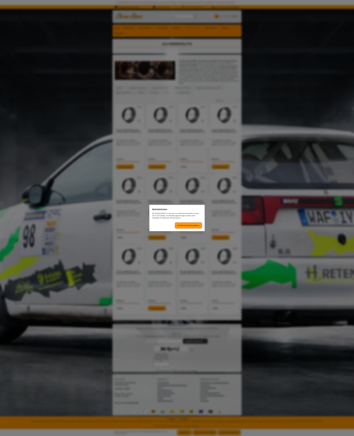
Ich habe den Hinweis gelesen (188, 225)
